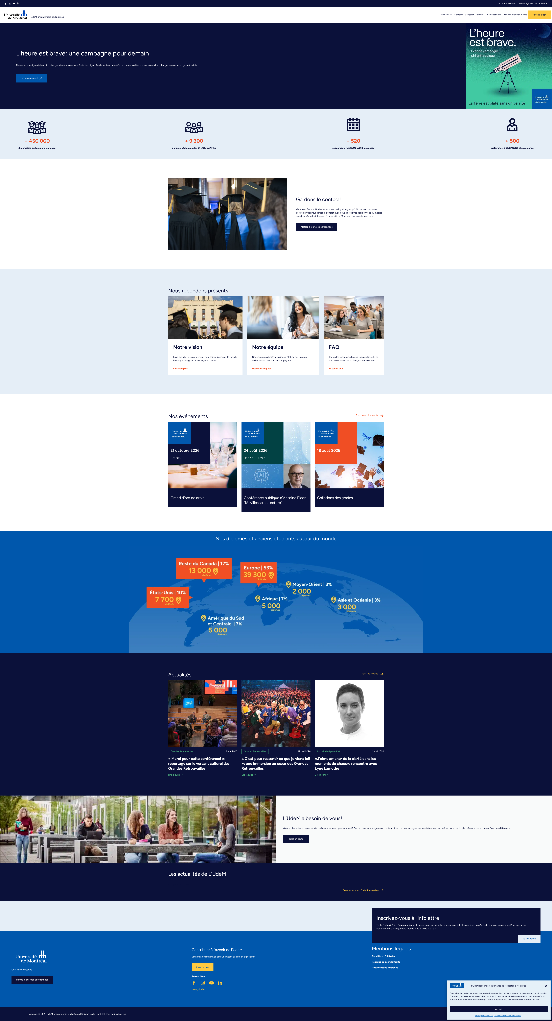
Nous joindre (541, 3)
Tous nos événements (367, 415)
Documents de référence (385, 967)
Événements (446, 15)
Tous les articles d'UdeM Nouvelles (361, 890)
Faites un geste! (296, 838)
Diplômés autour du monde (515, 15)
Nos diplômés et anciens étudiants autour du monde (276, 538)
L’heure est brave (493, 15)
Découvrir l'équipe (261, 368)
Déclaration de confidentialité (507, 1015)
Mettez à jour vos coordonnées (316, 226)
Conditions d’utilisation (384, 956)
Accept (498, 1009)
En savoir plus (180, 368)
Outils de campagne (22, 969)
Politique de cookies (484, 1015)
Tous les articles (370, 673)
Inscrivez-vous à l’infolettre (407, 918)
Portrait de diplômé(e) (328, 751)
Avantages (458, 15)
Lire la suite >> (175, 774)
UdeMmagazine (525, 3)
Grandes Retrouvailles (182, 751)
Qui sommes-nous (507, 3)
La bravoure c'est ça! (31, 78)
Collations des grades (335, 497)
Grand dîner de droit (187, 497)
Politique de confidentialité (386, 962)
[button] (546, 985)
